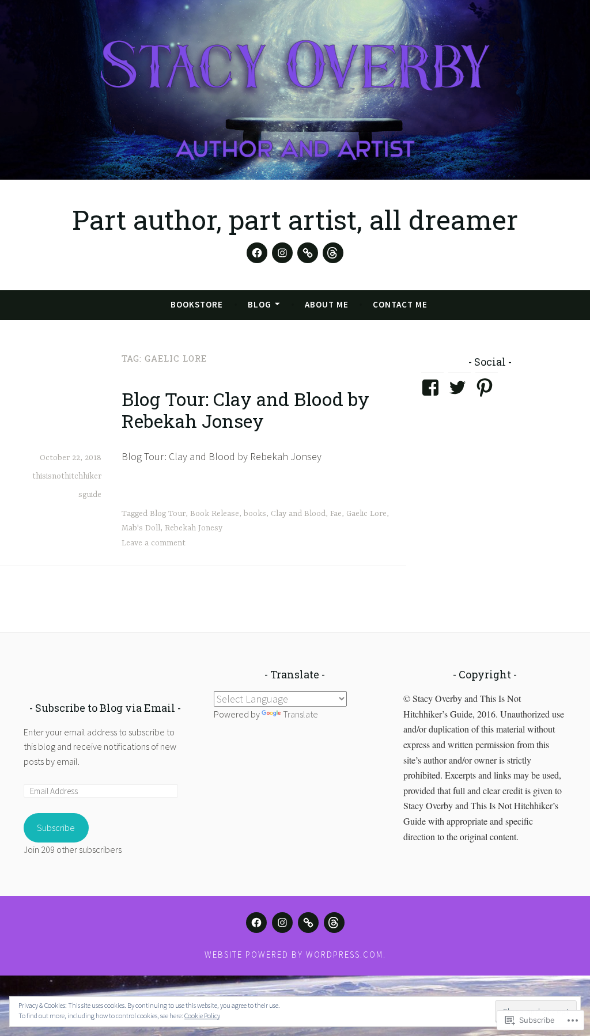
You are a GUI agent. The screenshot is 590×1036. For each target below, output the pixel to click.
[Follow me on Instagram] (282, 253)
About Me (327, 304)
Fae (336, 513)
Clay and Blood (298, 513)
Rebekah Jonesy (193, 528)
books (255, 513)
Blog (259, 304)
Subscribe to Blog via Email (105, 708)
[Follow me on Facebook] (257, 253)
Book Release (214, 513)
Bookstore (197, 304)
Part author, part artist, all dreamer (295, 219)
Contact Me (400, 304)
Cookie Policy (202, 1015)
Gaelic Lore (366, 513)
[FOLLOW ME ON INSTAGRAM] (282, 922)
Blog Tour (168, 513)
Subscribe (56, 827)
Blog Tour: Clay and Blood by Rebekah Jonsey (245, 409)
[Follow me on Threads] (333, 253)
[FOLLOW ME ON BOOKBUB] (308, 922)
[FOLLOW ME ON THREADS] (334, 922)
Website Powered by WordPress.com (294, 954)
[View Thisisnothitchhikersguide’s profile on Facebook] (432, 387)
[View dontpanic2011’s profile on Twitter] (459, 387)
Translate (300, 714)
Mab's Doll (141, 528)
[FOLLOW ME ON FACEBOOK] (256, 922)
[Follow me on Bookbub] (307, 253)
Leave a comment (154, 543)
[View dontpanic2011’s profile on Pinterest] (486, 387)
